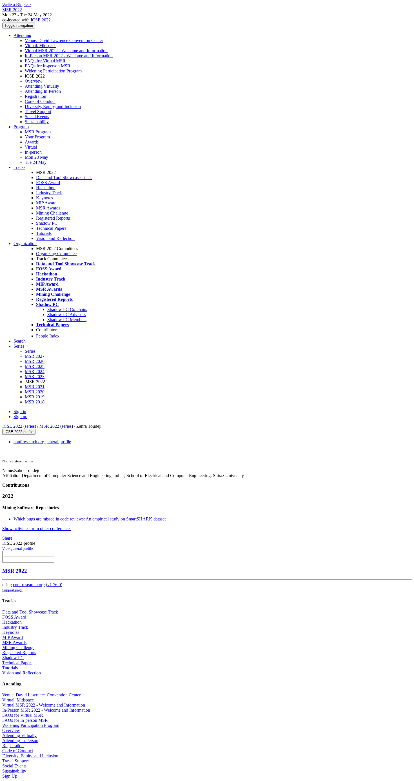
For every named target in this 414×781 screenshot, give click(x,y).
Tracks (19, 167)
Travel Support (38, 111)
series (30, 426)
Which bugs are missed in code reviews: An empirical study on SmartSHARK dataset (90, 519)
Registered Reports (53, 218)
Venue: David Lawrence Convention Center (64, 40)
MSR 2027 (34, 356)
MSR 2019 (34, 396)
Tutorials (44, 233)
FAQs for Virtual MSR (45, 60)
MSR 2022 (49, 426)
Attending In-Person (43, 91)
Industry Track (49, 192)
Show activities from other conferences (36, 528)
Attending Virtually (42, 86)
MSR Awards (48, 208)
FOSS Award (48, 182)
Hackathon (45, 187)
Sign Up (9, 776)
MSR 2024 (34, 371)
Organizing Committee (56, 253)
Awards (32, 142)
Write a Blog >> (16, 4)
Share (7, 538)
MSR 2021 (34, 386)
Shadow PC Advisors (66, 314)
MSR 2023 (34, 376)
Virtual (31, 147)
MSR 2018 (34, 402)
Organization (25, 243)
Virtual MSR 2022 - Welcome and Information (66, 50)
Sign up (20, 416)
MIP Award (46, 202)
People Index (47, 336)
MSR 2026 (34, 361)
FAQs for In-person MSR (47, 65)
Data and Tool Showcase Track (64, 177)
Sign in (20, 411)
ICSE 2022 (41, 19)
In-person (33, 152)
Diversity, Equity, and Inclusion (53, 106)
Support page (12, 590)
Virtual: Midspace (40, 45)
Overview (34, 81)
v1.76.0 (54, 584)
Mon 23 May (36, 157)
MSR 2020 (34, 391)
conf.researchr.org (29, 584)
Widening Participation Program (53, 71)
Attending (22, 35)
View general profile (17, 548)
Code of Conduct (40, 101)
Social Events (37, 116)
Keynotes (44, 197)
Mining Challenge (52, 213)
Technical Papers (51, 228)
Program (21, 126)
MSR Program (38, 131)
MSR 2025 (34, 366)
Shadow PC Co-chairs (67, 309)
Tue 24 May (35, 162)
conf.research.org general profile (42, 441)
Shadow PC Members (66, 319)
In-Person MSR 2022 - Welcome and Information (69, 55)
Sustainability (37, 121)
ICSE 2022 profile (19, 432)
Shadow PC (46, 223)
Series (30, 351)
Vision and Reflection (55, 238)
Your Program (37, 136)
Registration (35, 96)
